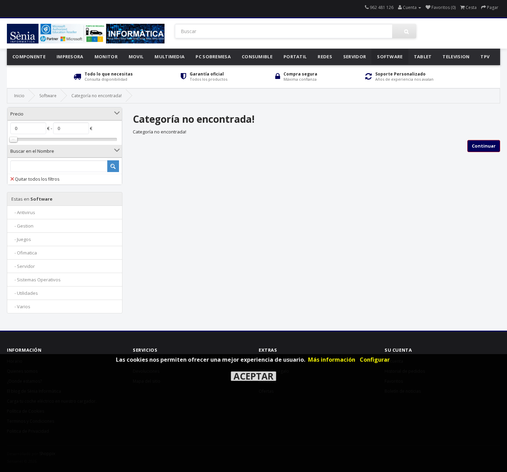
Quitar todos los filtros (37, 179)
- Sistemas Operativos (36, 280)
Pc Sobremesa (213, 56)
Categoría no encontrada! (96, 96)
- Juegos (21, 239)
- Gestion (22, 226)
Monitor (106, 56)
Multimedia (170, 56)
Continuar (484, 146)
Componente (29, 56)
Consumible (257, 56)
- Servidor (23, 266)
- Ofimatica (24, 253)
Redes (325, 56)
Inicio (19, 96)
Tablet (423, 56)
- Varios (20, 306)
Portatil (295, 56)
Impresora (70, 56)
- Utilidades (24, 293)
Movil (136, 56)
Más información (331, 359)
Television (456, 56)
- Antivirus (23, 212)
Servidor (354, 56)
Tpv (484, 56)
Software (389, 56)
